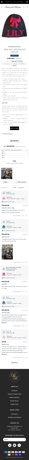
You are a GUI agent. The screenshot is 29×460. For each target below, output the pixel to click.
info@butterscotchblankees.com (14, 426)
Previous (2, 2)
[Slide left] (11, 43)
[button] (1, 7)
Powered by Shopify (19, 457)
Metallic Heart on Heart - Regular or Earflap (16, 337)
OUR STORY (14, 390)
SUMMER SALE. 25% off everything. (14, 2)
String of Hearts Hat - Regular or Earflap (15, 198)
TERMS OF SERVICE (15, 397)
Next (27, 2)
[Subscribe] (24, 439)
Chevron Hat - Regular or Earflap (14, 275)
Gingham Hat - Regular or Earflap (14, 227)
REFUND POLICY (14, 401)
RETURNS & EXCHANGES (14, 417)
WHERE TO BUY (14, 404)
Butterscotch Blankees (12, 457)
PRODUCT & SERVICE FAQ (14, 394)
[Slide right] (17, 43)
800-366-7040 (14, 428)
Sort (15, 187)
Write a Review (23, 182)
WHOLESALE (14, 414)
